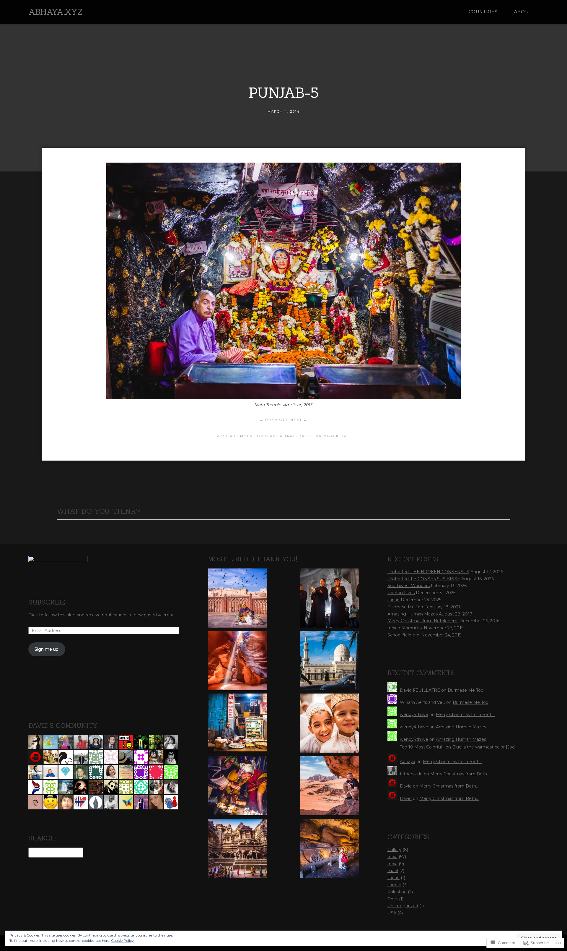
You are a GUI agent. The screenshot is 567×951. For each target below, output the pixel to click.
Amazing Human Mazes (412, 614)
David (406, 786)
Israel (392, 870)
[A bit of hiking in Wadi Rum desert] (329, 787)
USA (391, 913)
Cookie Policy (122, 940)
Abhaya (407, 761)
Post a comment (236, 436)
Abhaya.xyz (55, 12)
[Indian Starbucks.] (237, 724)
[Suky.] (329, 849)
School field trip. (403, 635)
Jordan (394, 884)
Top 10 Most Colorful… (422, 747)
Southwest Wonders (408, 585)
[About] (237, 662)
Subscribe (46, 602)
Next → (299, 419)
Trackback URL (331, 436)
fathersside (411, 774)
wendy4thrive (414, 714)
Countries (483, 11)
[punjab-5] (283, 397)
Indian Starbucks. (405, 628)
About (523, 11)
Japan (393, 599)
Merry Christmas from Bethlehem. (422, 620)
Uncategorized (402, 905)
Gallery (394, 849)
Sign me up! (47, 649)
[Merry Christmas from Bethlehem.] (329, 599)
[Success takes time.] (237, 787)
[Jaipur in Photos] (237, 599)
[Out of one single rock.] (237, 849)
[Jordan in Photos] (329, 662)
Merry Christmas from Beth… (465, 714)
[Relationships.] (329, 724)
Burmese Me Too (405, 607)
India (392, 856)
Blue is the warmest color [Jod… (484, 747)
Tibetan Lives (401, 592)
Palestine (397, 892)
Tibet (392, 899)
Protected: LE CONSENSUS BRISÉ (423, 578)
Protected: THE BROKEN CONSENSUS (428, 571)
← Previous (274, 419)
